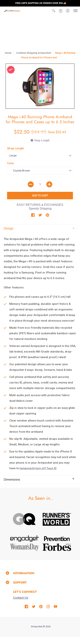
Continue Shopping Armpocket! (33, 52)
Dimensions (12, 479)
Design (8, 228)
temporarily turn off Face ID (38, 468)
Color (10, 163)
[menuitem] (53, 10)
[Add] (49, 184)
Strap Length (15, 148)
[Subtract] (31, 184)
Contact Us (20, 598)
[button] (53, 10)
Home (8, 52)
